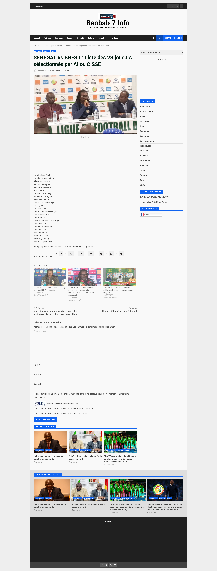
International (102, 38)
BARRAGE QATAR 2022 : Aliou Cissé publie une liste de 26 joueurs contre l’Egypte (118, 290)
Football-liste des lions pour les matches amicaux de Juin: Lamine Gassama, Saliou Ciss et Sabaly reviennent (82, 291)
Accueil (37, 38)
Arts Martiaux (146, 111)
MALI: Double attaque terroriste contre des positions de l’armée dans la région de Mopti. (56, 311)
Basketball (119, 450)
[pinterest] (101, 253)
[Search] (153, 38)
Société (80, 38)
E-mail (37, 374)
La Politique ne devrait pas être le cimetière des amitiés (50, 442)
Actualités (37, 51)
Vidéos (115, 38)
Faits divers (145, 146)
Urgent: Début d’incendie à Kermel (119, 310)
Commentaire (41, 331)
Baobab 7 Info (108, 23)
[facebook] (61, 253)
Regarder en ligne (173, 38)
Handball (144, 155)
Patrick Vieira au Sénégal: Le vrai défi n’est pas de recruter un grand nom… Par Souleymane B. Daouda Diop (165, 490)
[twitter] (71, 253)
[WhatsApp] (111, 253)
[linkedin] (81, 253)
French (147, 214)
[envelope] (91, 253)
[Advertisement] (85, 156)
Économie (59, 38)
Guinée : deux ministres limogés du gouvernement (85, 442)
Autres (143, 116)
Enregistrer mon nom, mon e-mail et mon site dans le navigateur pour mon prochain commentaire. (82, 393)
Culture (91, 38)
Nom (37, 364)
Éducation (144, 136)
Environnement (147, 141)
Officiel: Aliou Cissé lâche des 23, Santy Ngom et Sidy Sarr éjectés (49, 288)
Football (46, 51)
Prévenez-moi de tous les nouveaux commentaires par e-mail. (65, 408)
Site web (37, 384)
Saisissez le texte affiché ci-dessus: (62, 403)
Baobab (40, 71)
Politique (47, 38)
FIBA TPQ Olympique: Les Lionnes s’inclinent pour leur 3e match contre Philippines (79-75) (120, 442)
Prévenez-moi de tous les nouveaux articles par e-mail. (61, 413)
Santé (143, 170)
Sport (69, 38)
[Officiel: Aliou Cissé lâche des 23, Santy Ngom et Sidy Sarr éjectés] (50, 277)
